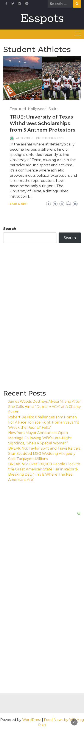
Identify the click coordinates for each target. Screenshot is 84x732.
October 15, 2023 (51, 138)
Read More (18, 204)
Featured (18, 109)
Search (9, 229)
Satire (54, 109)
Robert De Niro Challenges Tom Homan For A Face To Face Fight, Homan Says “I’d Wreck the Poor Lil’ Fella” (43, 422)
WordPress (31, 720)
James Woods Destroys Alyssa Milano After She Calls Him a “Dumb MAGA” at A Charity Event (44, 406)
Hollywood (37, 109)
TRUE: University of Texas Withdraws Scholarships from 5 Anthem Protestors (42, 123)
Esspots (42, 18)
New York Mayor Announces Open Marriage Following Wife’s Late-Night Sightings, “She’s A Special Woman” (40, 438)
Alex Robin (24, 138)
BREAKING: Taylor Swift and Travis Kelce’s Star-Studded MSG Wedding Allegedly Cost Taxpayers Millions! (44, 453)
